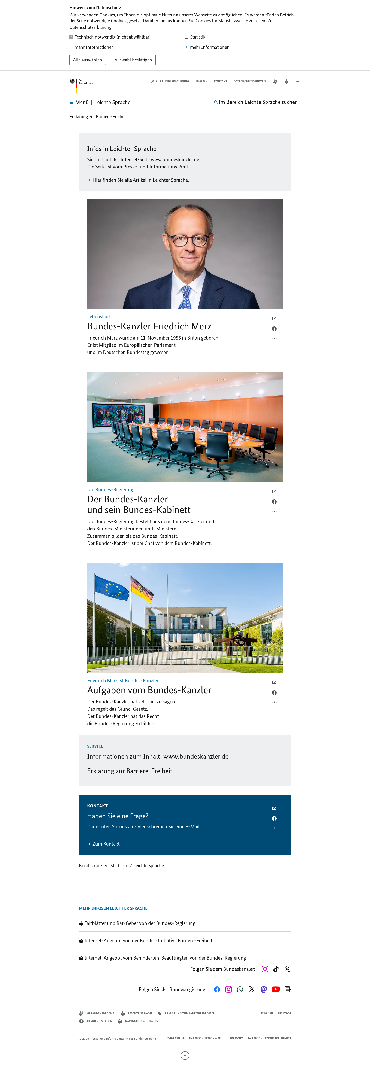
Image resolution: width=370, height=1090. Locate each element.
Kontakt (220, 81)
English (201, 81)
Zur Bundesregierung (172, 81)
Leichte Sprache (148, 865)
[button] (297, 81)
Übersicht (235, 1038)
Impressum (175, 1038)
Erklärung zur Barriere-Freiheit (98, 116)
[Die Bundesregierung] (82, 86)
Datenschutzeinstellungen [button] (269, 1038)
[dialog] (185, 35)
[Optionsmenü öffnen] (274, 339)
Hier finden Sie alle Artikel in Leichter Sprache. (140, 180)
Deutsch (284, 1013)
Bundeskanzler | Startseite (103, 865)
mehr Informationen (94, 47)
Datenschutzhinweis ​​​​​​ (250, 81)
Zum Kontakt (106, 844)
